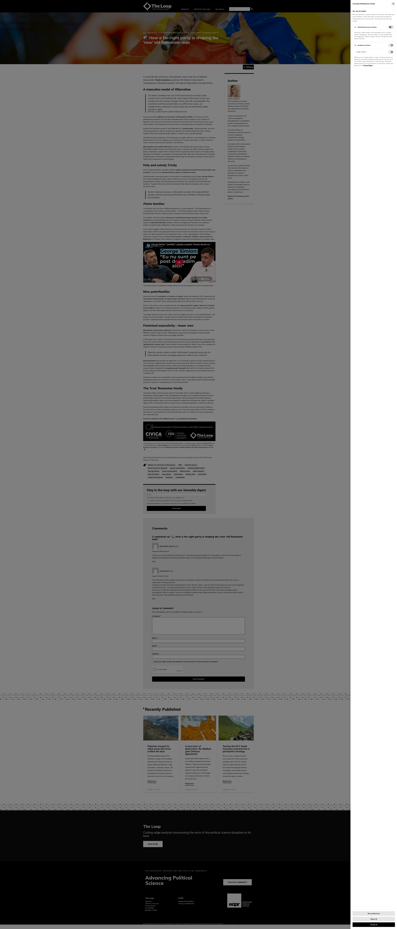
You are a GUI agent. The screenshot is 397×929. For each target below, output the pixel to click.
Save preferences (374, 913)
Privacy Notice (368, 65)
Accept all (373, 924)
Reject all (374, 919)
